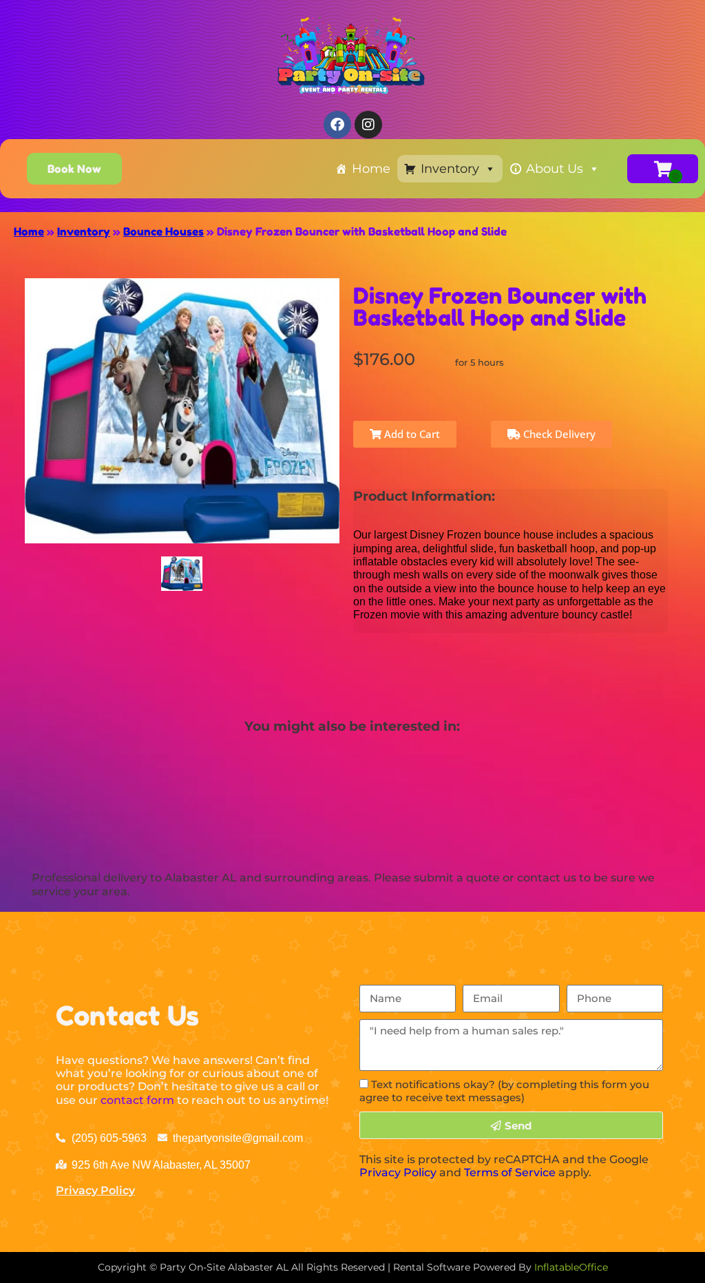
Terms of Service (510, 1172)
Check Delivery (558, 434)
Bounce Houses (163, 231)
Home (371, 168)
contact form (137, 1100)
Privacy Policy (95, 1190)
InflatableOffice (571, 1267)
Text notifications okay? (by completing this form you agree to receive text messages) (504, 1091)
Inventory (450, 168)
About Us (554, 168)
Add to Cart (410, 434)
